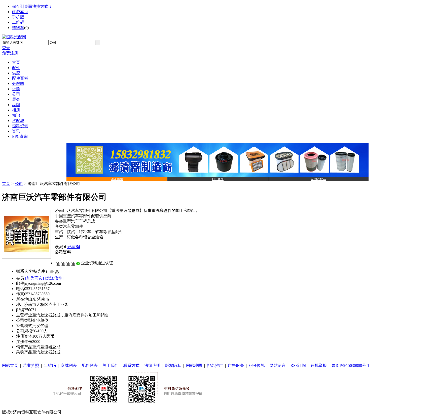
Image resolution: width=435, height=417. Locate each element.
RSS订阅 (298, 365)
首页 (6, 183)
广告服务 (236, 365)
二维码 (18, 22)
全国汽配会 (318, 179)
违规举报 (319, 365)
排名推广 (215, 365)
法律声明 (152, 365)
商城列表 (69, 365)
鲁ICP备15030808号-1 (350, 365)
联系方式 (131, 365)
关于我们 (110, 365)
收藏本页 (20, 12)
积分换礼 (257, 365)
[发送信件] (54, 278)
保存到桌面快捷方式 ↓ (31, 6)
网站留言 (278, 365)
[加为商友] (34, 278)
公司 (19, 183)
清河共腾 (117, 179)
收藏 (60, 247)
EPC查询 (218, 179)
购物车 (18, 27)
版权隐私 (173, 365)
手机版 (18, 17)
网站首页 (10, 365)
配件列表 (90, 365)
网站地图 (194, 365)
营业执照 (31, 365)
